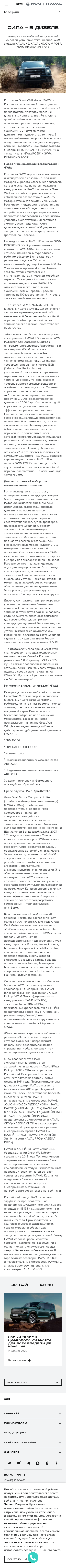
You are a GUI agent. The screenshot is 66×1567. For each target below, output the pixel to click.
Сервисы (11, 1413)
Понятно (14, 1559)
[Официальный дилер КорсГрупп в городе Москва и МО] (44, 4)
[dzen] (56, 1463)
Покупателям (15, 1423)
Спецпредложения (20, 1442)
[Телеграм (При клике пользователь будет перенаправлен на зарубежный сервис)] (28, 1463)
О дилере (11, 1452)
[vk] (9, 1463)
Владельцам (15, 1433)
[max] (37, 1463)
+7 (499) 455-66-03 (15, 1480)
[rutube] (18, 1463)
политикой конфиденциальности (23, 1529)
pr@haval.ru (43, 791)
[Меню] (6, 4)
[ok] (47, 1463)
